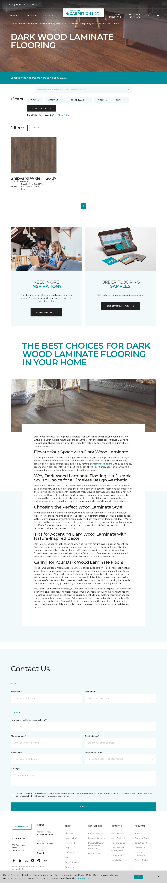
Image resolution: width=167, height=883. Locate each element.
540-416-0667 (30, 5)
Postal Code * (17, 752)
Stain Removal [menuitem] (118, 833)
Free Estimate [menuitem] (71, 862)
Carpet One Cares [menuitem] (143, 843)
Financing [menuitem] (69, 867)
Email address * (92, 736)
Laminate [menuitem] (69, 852)
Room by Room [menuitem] (142, 838)
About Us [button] (48, 16)
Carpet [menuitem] (68, 848)
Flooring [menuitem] (69, 833)
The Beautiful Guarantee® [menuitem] (117, 849)
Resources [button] (32, 16)
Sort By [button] (35, 127)
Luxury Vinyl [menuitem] (71, 838)
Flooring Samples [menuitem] (96, 838)
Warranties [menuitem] (116, 855)
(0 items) (158, 16)
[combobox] (81, 89)
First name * (16, 691)
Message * (15, 769)
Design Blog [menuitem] (94, 853)
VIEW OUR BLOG (44, 312)
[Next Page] (91, 206)
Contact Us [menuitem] (140, 848)
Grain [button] (119, 100)
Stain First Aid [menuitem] (118, 838)
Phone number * (18, 736)
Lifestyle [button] (53, 100)
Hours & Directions (115, 15)
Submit (83, 806)
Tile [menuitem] (66, 857)
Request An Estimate (135, 15)
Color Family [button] (78, 100)
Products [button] (14, 16)
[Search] (129, 89)
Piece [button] (101, 100)
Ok (138, 876)
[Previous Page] (76, 206)
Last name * (90, 691)
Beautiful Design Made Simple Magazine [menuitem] (96, 846)
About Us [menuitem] (139, 833)
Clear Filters (64, 115)
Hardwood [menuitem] (70, 843)
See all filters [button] (39, 108)
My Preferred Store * (94, 752)
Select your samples (118, 306)
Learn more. (83, 878)
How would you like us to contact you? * (29, 720)
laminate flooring (103, 464)
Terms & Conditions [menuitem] (140, 853)
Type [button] (33, 100)
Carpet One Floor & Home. (31, 866)
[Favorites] (152, 16)
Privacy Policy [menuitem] (141, 860)
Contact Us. (61, 78)
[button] (147, 16)
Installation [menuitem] (116, 860)
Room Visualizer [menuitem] (95, 833)
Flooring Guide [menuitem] (118, 843)
